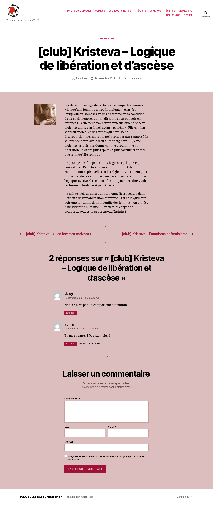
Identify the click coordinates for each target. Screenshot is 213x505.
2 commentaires (132, 78)
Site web (69, 441)
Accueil (188, 14)
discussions (185, 10)
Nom (67, 427)
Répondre (70, 313)
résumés (170, 10)
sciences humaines (120, 10)
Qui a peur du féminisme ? (46, 496)
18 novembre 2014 (105, 78)
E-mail (112, 427)
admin (83, 78)
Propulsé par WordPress (79, 496)
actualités (155, 10)
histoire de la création (79, 10)
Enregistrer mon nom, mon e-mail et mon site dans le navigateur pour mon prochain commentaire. (107, 458)
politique (100, 10)
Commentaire (72, 398)
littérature (140, 10)
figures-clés (173, 14)
